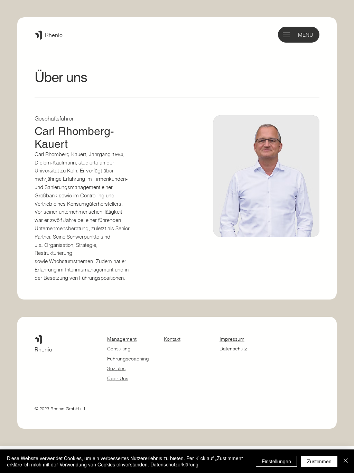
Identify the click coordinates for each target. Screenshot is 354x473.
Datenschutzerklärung (174, 464)
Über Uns (117, 378)
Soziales (116, 368)
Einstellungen (276, 461)
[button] (286, 34)
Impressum (232, 339)
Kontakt (172, 339)
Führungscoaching (128, 359)
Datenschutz (233, 349)
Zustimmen (319, 461)
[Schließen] (346, 461)
